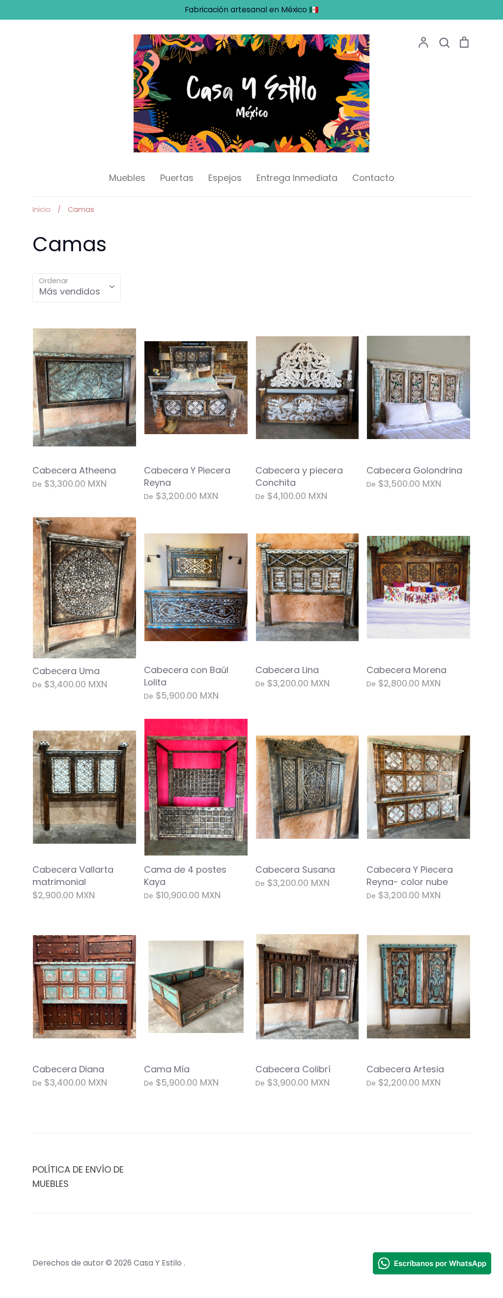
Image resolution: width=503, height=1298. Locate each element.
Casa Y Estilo (159, 1263)
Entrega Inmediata (296, 178)
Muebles (127, 178)
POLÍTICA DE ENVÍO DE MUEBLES (78, 1176)
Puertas (177, 178)
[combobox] (76, 287)
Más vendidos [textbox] (69, 291)
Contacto (373, 178)
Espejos (225, 178)
